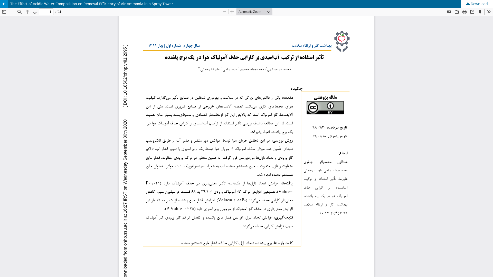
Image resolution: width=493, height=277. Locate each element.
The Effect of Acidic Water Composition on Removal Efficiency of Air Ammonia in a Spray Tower (91, 3)
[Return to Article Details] (4, 4)
